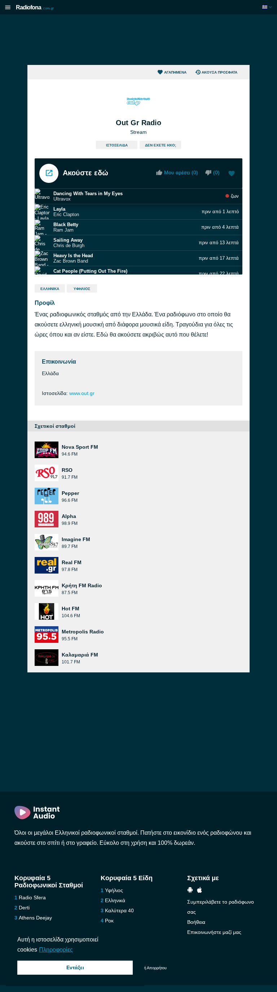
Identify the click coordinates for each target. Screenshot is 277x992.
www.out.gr (81, 393)
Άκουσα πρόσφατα (219, 72)
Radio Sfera (32, 897)
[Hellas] (267, 7)
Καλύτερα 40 (119, 910)
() (216, 172)
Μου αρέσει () (181, 172)
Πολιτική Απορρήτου (149, 968)
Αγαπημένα (175, 72)
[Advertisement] (138, 40)
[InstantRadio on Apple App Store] (199, 891)
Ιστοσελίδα (117, 145)
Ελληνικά (49, 289)
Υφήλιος (82, 289)
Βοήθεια (196, 922)
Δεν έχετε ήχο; (160, 145)
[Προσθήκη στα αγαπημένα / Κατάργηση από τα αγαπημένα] (231, 174)
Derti (24, 907)
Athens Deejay (35, 918)
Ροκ (109, 920)
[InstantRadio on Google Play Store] (190, 891)
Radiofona (35, 7)
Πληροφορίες (56, 950)
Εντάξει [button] (75, 967)
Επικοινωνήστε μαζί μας (214, 932)
